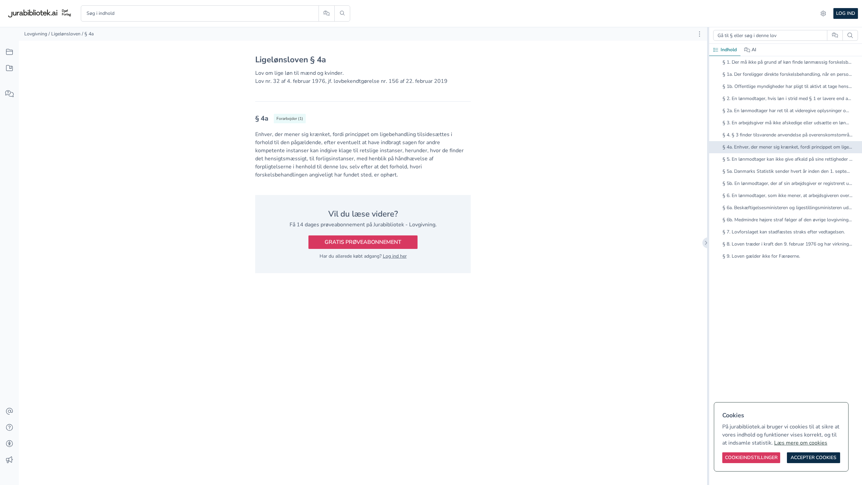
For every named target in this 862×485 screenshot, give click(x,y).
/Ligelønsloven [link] (64, 34)
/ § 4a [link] (88, 34)
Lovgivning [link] (35, 34)
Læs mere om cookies (800, 443)
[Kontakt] (9, 412)
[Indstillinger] (823, 13)
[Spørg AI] (326, 13)
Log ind (845, 13)
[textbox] (363, 120)
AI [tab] (754, 49)
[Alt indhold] (9, 52)
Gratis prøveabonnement (363, 242)
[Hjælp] (9, 428)
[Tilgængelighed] (9, 444)
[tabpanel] (785, 164)
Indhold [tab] (729, 49)
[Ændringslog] (9, 460)
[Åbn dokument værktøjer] (699, 34)
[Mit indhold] (9, 68)
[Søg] (342, 13)
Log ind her (395, 256)
